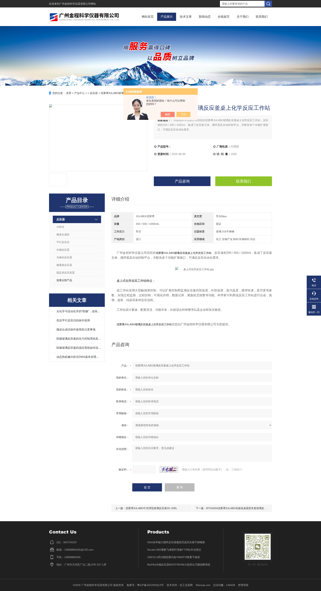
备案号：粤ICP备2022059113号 (145, 585)
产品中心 (79, 93)
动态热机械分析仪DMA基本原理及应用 (78, 356)
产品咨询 (182, 181)
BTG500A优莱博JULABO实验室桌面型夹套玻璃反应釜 (237, 508)
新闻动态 (205, 16)
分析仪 (60, 226)
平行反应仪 (62, 242)
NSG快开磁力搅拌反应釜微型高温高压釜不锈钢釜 (176, 542)
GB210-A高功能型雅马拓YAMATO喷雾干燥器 (173, 557)
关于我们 (243, 16)
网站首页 (148, 16)
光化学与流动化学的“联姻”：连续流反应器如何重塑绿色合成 (78, 311)
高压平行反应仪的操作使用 (73, 320)
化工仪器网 (186, 585)
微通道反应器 (64, 264)
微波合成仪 (62, 234)
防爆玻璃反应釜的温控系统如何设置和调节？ (78, 347)
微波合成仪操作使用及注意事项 (75, 329)
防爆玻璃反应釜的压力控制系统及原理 (78, 338)
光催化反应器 (64, 257)
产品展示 (167, 16)
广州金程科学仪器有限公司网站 (77, 3)
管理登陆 (243, 585)
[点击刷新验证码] (169, 469)
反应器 (94, 93)
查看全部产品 (64, 280)
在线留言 (224, 16)
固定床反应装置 (65, 272)
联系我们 (262, 16)
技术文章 (186, 16)
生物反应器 (62, 249)
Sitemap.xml (203, 585)
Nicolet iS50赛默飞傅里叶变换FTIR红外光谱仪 (174, 549)
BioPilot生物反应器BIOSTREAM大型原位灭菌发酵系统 (178, 564)
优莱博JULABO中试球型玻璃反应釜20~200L (151, 508)
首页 (68, 93)
